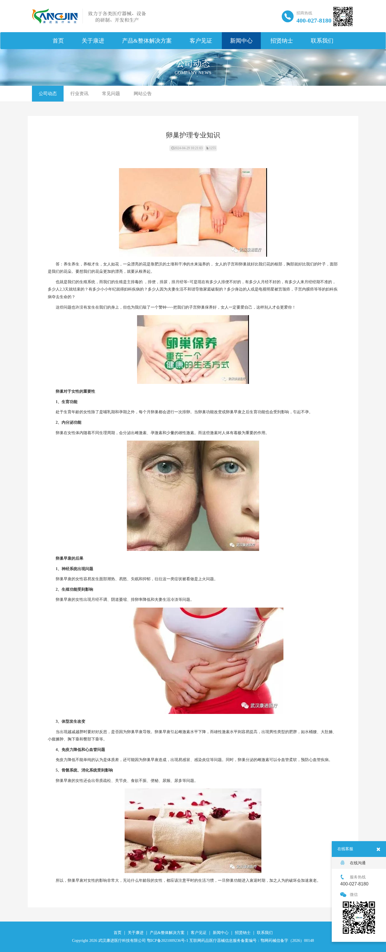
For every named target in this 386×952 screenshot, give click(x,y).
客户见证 (201, 41)
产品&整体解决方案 (147, 41)
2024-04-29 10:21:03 (188, 148)
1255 (212, 148)
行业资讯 (79, 93)
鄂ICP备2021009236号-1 (167, 940)
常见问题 (111, 93)
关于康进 (93, 41)
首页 (58, 41)
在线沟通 (358, 863)
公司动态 (48, 93)
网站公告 (143, 93)
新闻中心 (241, 41)
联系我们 (322, 41)
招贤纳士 (281, 41)
